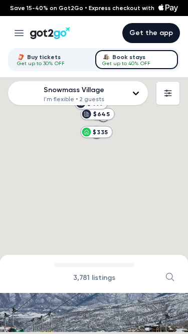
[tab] (51, 59)
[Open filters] (168, 93)
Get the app (151, 33)
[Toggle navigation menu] (19, 33)
